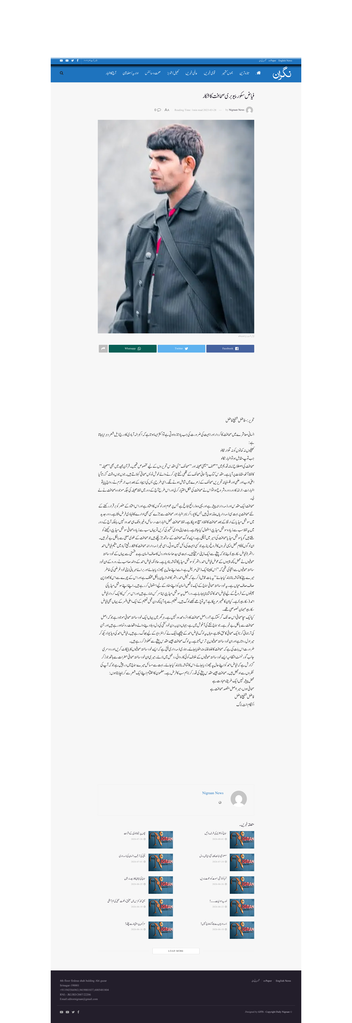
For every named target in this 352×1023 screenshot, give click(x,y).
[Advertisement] (230, 28)
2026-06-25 (137, 884)
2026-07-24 (218, 861)
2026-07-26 (137, 839)
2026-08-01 (218, 839)
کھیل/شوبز (173, 73)
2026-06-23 (218, 906)
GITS (261, 1012)
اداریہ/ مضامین (130, 73)
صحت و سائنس (153, 73)
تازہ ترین (244, 73)
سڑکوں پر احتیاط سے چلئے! (135, 924)
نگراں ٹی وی (262, 60)
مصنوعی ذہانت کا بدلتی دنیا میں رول (213, 856)
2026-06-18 (137, 906)
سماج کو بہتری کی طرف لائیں (216, 833)
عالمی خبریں (191, 73)
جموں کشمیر (227, 73)
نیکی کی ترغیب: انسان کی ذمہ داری (132, 856)
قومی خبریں (210, 73)
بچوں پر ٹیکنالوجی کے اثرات (134, 833)
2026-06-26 (218, 884)
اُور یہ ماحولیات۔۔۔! (218, 901)
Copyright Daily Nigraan (277, 1012)
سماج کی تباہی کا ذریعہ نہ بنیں (134, 878)
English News (285, 60)
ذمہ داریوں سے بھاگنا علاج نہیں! (214, 924)
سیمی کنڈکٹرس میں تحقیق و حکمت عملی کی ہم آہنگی (126, 901)
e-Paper (272, 60)
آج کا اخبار (111, 73)
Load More (176, 951)
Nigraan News (236, 110)
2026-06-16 (137, 929)
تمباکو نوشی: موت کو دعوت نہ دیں (213, 878)
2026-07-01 (137, 861)
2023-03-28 (209, 110)
